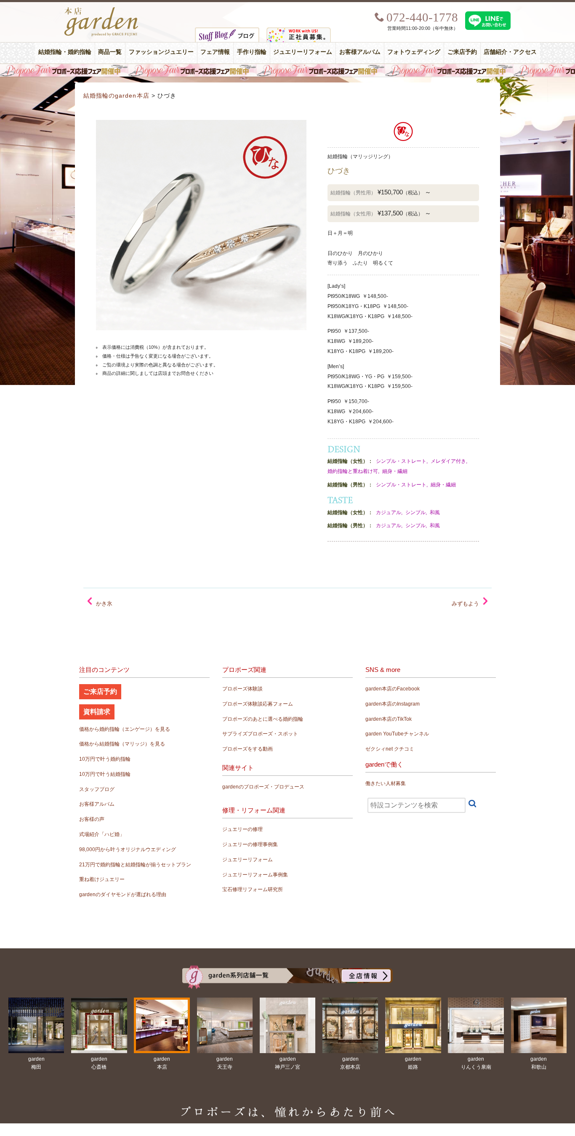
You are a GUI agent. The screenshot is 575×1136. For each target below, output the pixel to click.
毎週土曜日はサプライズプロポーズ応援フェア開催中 (287, 70)
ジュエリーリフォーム (302, 52)
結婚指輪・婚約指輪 (64, 52)
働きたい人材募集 (385, 783)
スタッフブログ (96, 789)
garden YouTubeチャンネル (397, 734)
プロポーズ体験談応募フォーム (257, 704)
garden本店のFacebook (392, 689)
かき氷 (104, 603)
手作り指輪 (251, 52)
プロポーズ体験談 (242, 689)
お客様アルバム (360, 52)
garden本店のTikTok (388, 719)
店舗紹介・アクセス (510, 52)
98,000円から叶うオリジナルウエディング (127, 849)
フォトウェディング (413, 52)
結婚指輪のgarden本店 (116, 95)
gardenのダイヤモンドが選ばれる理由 (122, 894)
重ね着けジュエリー (102, 879)
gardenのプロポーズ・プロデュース (263, 787)
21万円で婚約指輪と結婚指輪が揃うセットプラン (135, 865)
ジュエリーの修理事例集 (250, 844)
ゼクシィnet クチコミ (389, 749)
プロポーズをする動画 (247, 749)
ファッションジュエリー (161, 52)
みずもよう (465, 603)
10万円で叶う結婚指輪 (104, 774)
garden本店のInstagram (392, 704)
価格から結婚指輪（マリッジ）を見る (122, 744)
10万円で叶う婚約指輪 (104, 759)
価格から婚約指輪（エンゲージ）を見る (124, 729)
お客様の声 (91, 819)
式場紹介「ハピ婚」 (102, 834)
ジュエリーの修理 (242, 829)
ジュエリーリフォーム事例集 (255, 875)
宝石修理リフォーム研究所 (252, 889)
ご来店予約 (462, 52)
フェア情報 (215, 52)
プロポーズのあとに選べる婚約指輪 (262, 719)
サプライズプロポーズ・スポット (260, 734)
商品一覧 (110, 52)
